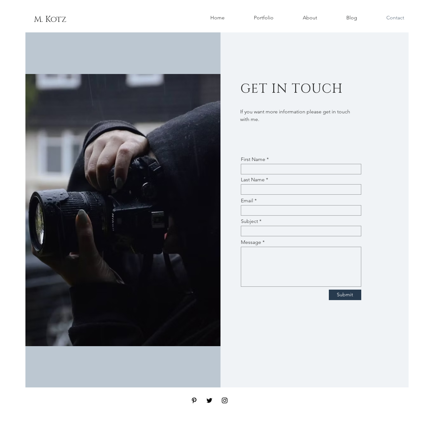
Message (251, 242)
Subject (249, 221)
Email (247, 200)
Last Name (253, 179)
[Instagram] (224, 400)
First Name (253, 159)
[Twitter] (209, 400)
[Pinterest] (194, 400)
